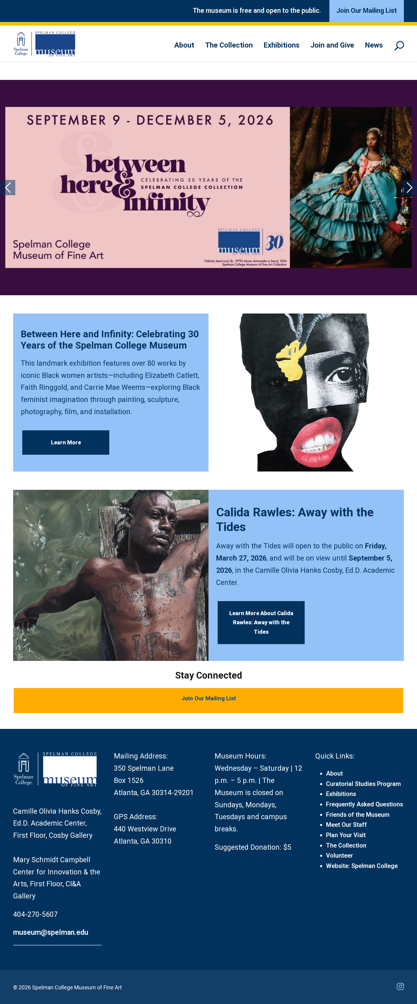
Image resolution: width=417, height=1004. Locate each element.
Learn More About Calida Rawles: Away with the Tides (261, 622)
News (374, 45)
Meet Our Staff (346, 824)
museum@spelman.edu (50, 932)
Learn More (66, 442)
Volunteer (339, 855)
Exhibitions (281, 45)
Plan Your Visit (346, 835)
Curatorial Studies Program (363, 783)
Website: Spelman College (362, 866)
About (184, 45)
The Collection (229, 45)
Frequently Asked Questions (364, 804)
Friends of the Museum (358, 814)
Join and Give (332, 45)
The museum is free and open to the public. (257, 10)
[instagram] (400, 986)
